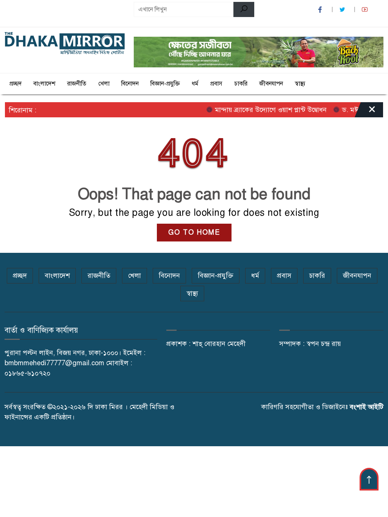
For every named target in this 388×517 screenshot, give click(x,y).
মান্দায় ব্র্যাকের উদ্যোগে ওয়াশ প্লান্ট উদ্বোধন (264, 110)
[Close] (365, 111)
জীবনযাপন (271, 83)
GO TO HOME (194, 232)
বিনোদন (130, 83)
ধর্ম (195, 83)
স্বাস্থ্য (300, 83)
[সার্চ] (243, 9)
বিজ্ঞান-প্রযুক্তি (165, 83)
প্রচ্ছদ (15, 83)
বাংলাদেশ (44, 83)
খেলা (104, 83)
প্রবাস (216, 83)
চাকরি (240, 83)
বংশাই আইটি (366, 407)
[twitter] (343, 9)
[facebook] (320, 9)
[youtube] (365, 9)
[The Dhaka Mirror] (65, 43)
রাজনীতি (76, 83)
